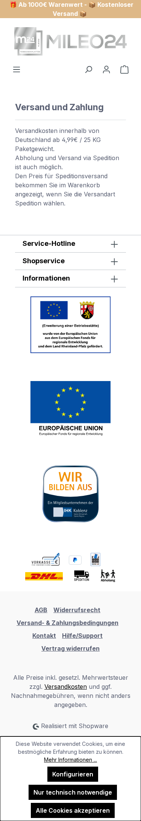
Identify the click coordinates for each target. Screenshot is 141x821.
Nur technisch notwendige (72, 792)
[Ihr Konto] (106, 69)
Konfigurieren (72, 774)
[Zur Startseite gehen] (70, 41)
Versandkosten (65, 686)
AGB (41, 610)
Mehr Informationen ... (70, 759)
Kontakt (44, 635)
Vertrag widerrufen (70, 648)
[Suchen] (88, 69)
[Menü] (17, 69)
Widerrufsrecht (76, 610)
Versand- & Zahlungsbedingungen (67, 623)
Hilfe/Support (82, 635)
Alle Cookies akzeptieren (73, 810)
